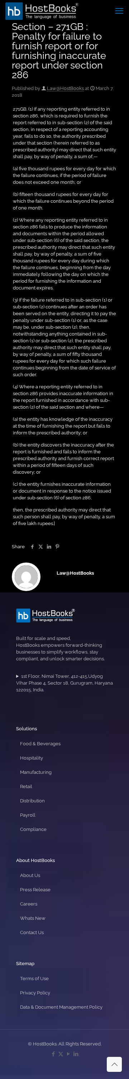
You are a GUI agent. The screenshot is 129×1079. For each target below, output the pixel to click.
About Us (30, 875)
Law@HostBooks (65, 88)
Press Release (35, 889)
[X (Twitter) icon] (60, 1054)
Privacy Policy (35, 992)
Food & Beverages (40, 743)
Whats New (33, 918)
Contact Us (32, 932)
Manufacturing (36, 772)
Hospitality (31, 758)
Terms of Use (34, 978)
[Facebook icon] (53, 1054)
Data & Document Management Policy (61, 1007)
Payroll (27, 815)
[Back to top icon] (114, 1064)
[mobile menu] (119, 11)
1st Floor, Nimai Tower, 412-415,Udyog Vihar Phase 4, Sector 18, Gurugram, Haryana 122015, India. (64, 683)
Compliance (33, 829)
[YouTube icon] (68, 1054)
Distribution (32, 800)
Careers (28, 904)
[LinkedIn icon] (75, 1054)
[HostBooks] (42, 11)
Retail (26, 786)
